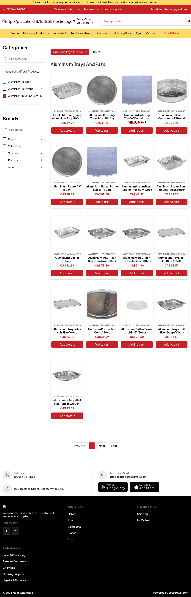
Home (15, 33)
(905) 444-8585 (16, 9)
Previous (79, 446)
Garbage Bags (122, 33)
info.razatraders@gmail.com (171, 9)
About (71, 520)
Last (114, 446)
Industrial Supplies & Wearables (72, 33)
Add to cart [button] (67, 130)
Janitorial (102, 33)
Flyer (139, 33)
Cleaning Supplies (13, 574)
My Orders (143, 520)
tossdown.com (178, 592)
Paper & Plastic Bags (14, 555)
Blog (70, 539)
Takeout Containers (14, 561)
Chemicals (9, 567)
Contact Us (153, 33)
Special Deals (172, 33)
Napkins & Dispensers (15, 580)
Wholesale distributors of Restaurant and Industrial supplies (88, 9)
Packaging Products (35, 33)
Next (101, 446)
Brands (72, 533)
